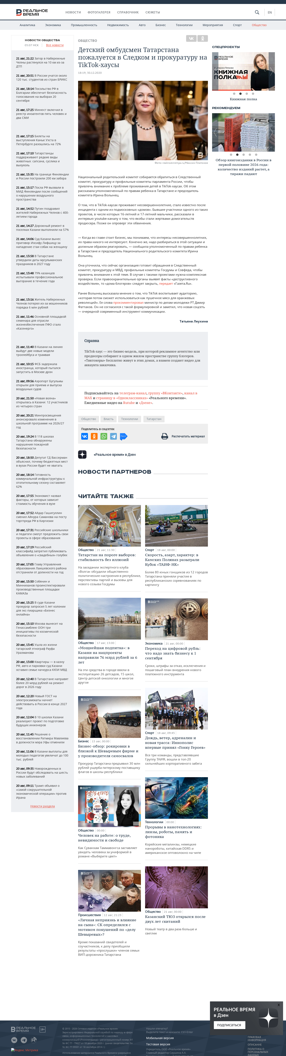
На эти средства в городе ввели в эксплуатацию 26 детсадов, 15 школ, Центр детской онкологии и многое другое (107, 664)
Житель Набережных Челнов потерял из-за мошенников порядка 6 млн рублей (41, 303)
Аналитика (27, 25)
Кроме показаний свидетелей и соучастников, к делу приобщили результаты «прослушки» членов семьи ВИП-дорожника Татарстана (108, 937)
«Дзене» (145, 402)
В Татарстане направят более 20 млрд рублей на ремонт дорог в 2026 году (42, 683)
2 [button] (240, 94)
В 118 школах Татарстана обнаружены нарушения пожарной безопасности (35, 442)
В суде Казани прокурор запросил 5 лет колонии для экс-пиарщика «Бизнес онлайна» (41, 608)
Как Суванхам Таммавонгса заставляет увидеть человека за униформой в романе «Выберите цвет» (107, 845)
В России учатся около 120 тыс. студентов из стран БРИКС (41, 77)
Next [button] (272, 71)
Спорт (237, 25)
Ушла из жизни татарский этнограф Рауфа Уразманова (36, 649)
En (270, 12)
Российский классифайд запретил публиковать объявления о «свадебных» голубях (41, 551)
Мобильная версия (160, 1038)
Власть (108, 419)
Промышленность (84, 25)
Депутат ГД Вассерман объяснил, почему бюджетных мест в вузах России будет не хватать (42, 461)
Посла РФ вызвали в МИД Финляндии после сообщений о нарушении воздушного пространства (41, 193)
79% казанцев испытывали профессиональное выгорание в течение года (39, 277)
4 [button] (253, 94)
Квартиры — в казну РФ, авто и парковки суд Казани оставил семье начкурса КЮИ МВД (41, 666)
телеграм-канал (133, 393)
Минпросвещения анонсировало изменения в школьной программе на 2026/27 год (40, 421)
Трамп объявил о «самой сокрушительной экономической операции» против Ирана (41, 792)
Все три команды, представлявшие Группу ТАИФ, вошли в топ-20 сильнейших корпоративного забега (175, 750)
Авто (142, 25)
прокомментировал (128, 302)
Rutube (129, 402)
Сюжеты (153, 12)
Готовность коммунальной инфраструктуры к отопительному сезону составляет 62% (41, 481)
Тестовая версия (158, 1044)
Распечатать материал (188, 436)
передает (166, 283)
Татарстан (154, 419)
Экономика (53, 25)
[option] (243, 71)
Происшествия (90, 915)
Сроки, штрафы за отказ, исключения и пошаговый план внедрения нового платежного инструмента (175, 661)
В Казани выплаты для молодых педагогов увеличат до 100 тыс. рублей (42, 755)
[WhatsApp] (103, 436)
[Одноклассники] (202, 38)
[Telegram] (113, 436)
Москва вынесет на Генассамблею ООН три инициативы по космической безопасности (39, 629)
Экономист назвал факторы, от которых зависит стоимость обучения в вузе (38, 500)
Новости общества (42, 40)
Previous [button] (215, 71)
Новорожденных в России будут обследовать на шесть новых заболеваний (42, 772)
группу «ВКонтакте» (165, 393)
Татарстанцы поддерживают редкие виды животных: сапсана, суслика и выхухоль (38, 159)
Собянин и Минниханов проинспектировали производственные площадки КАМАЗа (40, 587)
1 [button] (234, 94)
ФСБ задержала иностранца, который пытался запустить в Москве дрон (38, 368)
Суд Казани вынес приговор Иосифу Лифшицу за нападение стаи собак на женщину (41, 243)
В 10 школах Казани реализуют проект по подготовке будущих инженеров (40, 721)
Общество (259, 25)
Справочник (128, 12)
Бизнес (161, 25)
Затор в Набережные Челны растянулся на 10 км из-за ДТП (40, 62)
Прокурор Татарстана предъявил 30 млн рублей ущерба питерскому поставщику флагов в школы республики (109, 759)
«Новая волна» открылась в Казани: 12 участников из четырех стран (42, 402)
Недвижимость (118, 25)
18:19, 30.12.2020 (90, 73)
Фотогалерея (99, 12)
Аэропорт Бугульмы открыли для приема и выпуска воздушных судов (39, 385)
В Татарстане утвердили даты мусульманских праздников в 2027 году (39, 260)
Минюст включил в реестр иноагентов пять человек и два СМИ (41, 114)
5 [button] (256, 155)
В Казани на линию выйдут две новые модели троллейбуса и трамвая (39, 351)
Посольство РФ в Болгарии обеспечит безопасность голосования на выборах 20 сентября (41, 95)
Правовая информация (257, 1039)
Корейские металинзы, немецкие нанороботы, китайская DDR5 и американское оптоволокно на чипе (173, 840)
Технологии (184, 25)
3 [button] (247, 94)
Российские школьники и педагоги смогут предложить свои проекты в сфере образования (42, 534)
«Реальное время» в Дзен (115, 454)
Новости (73, 12)
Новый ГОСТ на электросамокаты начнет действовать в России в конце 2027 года (41, 702)
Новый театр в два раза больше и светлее (175, 924)
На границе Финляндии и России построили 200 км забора (42, 176)
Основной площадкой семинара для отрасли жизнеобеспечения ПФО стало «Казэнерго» (41, 322)
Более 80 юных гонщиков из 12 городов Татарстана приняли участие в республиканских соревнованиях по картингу (176, 569)
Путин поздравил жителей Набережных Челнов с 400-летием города (42, 212)
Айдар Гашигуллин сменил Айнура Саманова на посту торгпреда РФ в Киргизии (41, 517)
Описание (255, 1044)
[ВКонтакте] (191, 38)
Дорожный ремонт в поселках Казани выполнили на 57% (42, 228)
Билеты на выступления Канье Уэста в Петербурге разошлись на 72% (38, 140)
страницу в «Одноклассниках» (122, 398)
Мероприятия (213, 25)
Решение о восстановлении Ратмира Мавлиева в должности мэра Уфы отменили (42, 738)
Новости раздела (42, 806)
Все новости (55, 45)
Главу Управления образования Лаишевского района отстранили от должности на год (41, 568)
